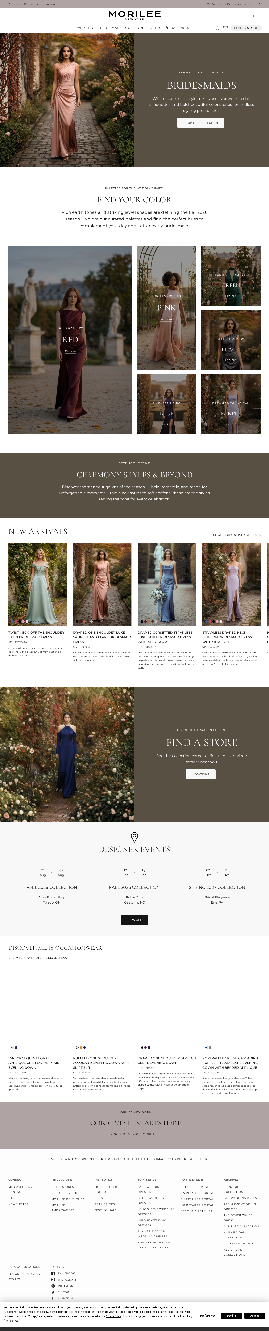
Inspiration (104, 1179)
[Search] (217, 28)
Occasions (135, 27)
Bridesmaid (110, 27)
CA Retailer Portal (197, 1193)
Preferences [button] (11, 1320)
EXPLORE (166, 424)
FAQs (12, 1198)
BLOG (99, 1198)
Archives (231, 1179)
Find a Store (246, 27)
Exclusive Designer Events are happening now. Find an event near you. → (169, 4)
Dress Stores (62, 1186)
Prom (185, 27)
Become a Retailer (196, 1211)
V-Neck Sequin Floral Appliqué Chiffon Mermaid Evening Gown (34, 1063)
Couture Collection (241, 1226)
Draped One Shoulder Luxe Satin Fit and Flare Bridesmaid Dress (102, 637)
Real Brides (105, 1204)
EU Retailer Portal (197, 1199)
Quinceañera (162, 27)
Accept (254, 1315)
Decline (231, 1315)
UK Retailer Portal (197, 1205)
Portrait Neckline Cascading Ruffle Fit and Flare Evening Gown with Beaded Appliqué (230, 1063)
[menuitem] (86, 28)
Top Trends (147, 1179)
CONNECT (15, 1179)
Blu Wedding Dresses (242, 1198)
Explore (70, 351)
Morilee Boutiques (67, 1199)
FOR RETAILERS (192, 1179)
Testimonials (106, 1210)
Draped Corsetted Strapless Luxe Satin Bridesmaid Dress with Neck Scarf (165, 637)
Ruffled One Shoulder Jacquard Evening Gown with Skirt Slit (102, 1063)
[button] (200, 123)
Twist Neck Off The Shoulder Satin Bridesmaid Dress (36, 635)
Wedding (85, 27)
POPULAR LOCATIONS (24, 1266)
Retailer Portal (195, 1186)
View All (135, 920)
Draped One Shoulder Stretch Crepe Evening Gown (167, 1060)
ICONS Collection (239, 1243)
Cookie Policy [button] (113, 1316)
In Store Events (64, 1193)
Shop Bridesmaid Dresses (237, 534)
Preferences (208, 1315)
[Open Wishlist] (225, 29)
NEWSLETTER (18, 1204)
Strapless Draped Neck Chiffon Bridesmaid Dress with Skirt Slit (227, 637)
